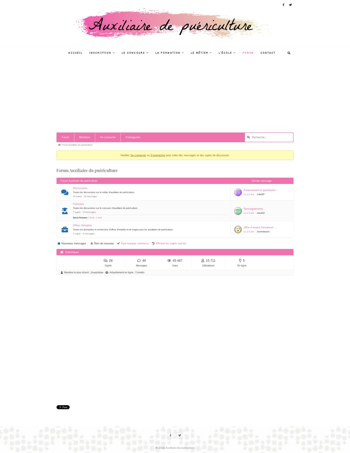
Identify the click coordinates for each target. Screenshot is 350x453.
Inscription (100, 53)
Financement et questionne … (261, 190)
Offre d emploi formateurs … (260, 227)
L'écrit (91, 217)
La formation (167, 53)
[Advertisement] (175, 100)
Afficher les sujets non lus (171, 243)
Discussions (80, 188)
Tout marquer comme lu (135, 243)
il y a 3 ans (249, 213)
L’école (225, 53)
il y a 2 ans (249, 194)
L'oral (98, 217)
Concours (78, 203)
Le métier (199, 53)
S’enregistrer (133, 137)
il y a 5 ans (249, 231)
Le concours (133, 53)
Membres (84, 137)
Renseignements (253, 208)
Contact (268, 53)
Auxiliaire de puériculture (180, 447)
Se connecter (108, 137)
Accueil (75, 53)
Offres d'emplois (82, 225)
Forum (248, 53)
